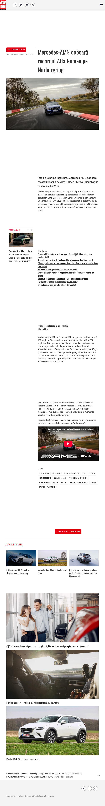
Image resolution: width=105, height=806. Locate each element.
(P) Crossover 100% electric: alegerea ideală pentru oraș (17, 571)
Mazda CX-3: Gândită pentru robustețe (23, 759)
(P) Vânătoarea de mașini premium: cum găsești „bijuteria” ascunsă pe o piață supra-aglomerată (47, 646)
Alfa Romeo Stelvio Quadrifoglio (66, 473)
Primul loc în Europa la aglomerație (53, 325)
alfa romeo (44, 473)
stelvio (94, 482)
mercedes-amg (60, 478)
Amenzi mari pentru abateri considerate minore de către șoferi (65, 260)
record (64, 482)
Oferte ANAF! (43, 328)
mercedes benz (45, 478)
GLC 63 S (92, 473)
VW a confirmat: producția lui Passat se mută (57, 269)
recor (55, 482)
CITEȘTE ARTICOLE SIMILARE (68, 532)
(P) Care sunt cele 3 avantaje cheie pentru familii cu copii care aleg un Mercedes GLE (83, 573)
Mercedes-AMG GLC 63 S (78, 478)
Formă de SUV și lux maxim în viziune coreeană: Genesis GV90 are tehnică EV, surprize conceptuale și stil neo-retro (20, 256)
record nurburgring (79, 482)
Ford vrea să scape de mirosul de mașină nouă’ (58, 281)
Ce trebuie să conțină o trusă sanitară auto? (57, 284)
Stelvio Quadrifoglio (48, 487)
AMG (84, 473)
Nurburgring (44, 482)
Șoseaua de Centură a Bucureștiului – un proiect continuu (63, 278)
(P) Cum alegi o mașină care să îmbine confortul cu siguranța (32, 702)
